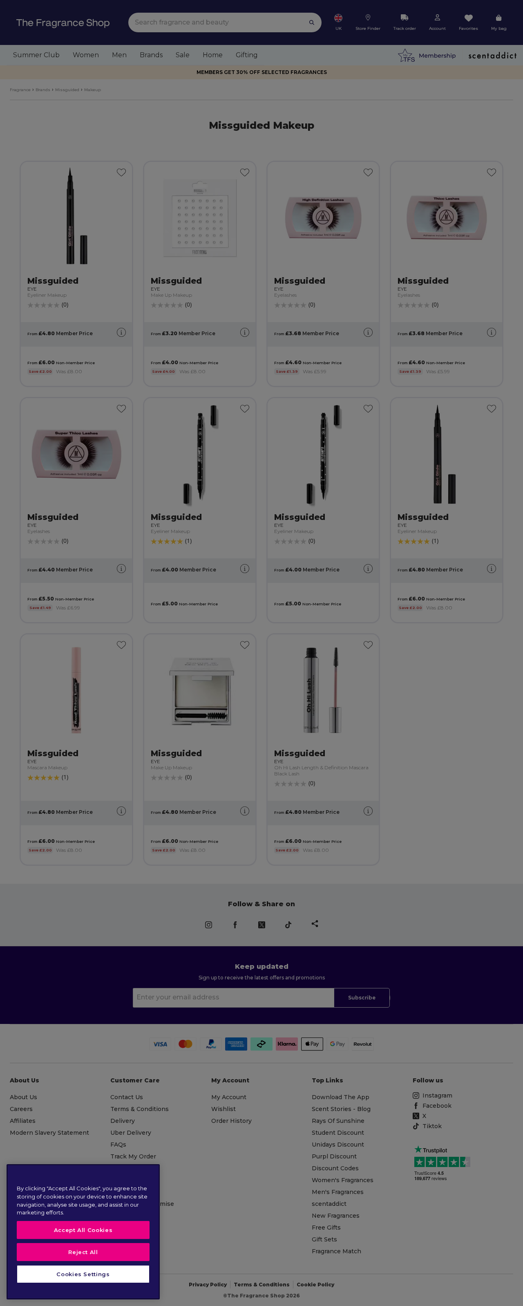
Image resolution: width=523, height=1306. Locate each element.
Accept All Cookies (83, 1230)
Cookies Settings (83, 1274)
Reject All (83, 1252)
